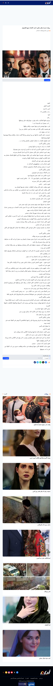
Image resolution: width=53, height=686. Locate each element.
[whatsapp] (35, 362)
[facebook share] (46, 362)
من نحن (41, 678)
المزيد (5, 394)
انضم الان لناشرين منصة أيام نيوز (17, 678)
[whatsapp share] (40, 362)
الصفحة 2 (48, 80)
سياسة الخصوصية (34, 678)
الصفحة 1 (46, 358)
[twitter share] (43, 362)
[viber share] (38, 362)
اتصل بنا (27, 678)
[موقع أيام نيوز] (46, 3)
